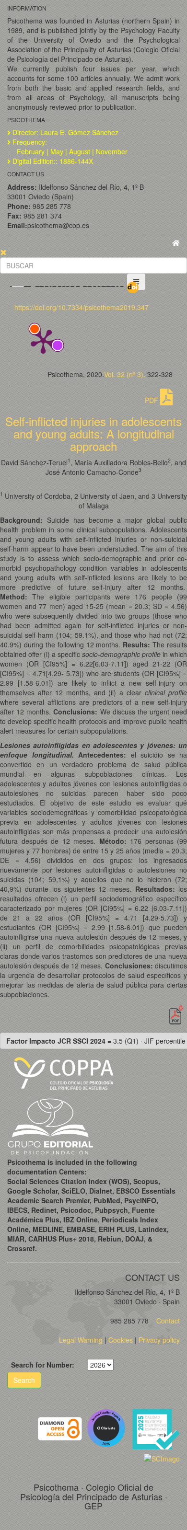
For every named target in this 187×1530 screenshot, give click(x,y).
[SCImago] (162, 1457)
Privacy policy (159, 1340)
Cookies (120, 1340)
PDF (152, 400)
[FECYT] (156, 1427)
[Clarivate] (108, 1427)
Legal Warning (81, 1340)
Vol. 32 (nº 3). (124, 374)
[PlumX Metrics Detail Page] (43, 340)
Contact (167, 1320)
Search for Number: (42, 1364)
